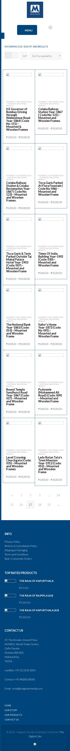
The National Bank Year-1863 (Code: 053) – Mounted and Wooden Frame (18, 330)
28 (39, 504)
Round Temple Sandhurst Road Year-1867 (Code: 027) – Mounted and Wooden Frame (17, 397)
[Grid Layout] (8, 55)
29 (49, 504)
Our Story (11, 710)
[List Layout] (15, 55)
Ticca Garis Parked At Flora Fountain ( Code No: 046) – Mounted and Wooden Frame (50, 188)
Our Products (13, 715)
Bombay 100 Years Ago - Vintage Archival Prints (19, 104)
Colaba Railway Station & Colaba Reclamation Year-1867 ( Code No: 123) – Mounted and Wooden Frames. (18, 191)
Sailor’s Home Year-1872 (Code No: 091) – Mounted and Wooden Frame (49, 330)
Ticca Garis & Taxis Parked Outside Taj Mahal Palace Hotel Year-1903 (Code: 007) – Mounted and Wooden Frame (18, 262)
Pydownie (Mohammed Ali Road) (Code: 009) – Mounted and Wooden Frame (50, 395)
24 (58, 495)
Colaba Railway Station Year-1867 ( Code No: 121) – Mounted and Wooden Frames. (50, 115)
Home (8, 705)
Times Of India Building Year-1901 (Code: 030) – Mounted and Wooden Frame (50, 259)
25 (12, 504)
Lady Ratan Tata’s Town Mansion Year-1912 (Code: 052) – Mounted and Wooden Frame (50, 465)
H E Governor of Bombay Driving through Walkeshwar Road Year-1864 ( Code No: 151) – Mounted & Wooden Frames (18, 119)
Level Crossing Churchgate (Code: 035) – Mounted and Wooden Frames (18, 463)
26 (21, 504)
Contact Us (12, 719)
